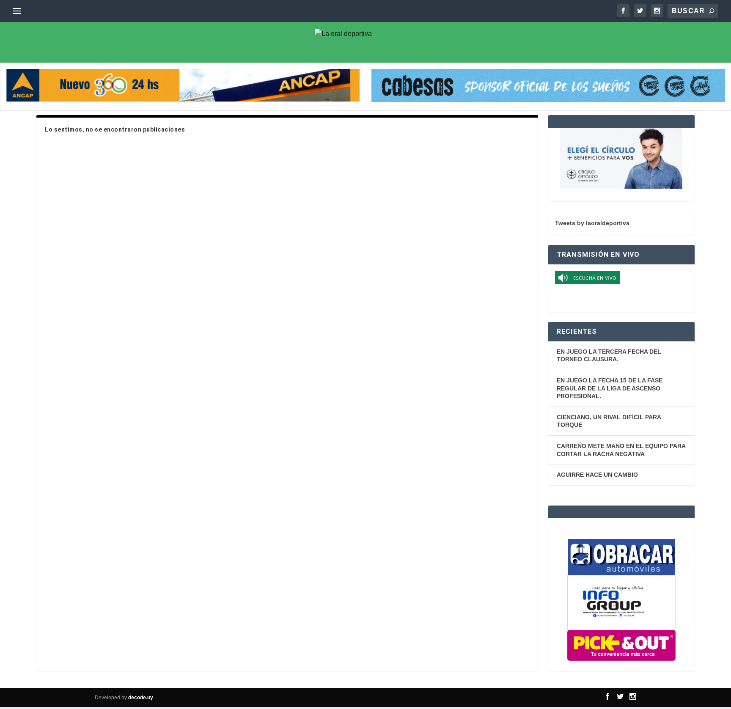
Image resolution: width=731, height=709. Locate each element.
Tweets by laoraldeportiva (592, 223)
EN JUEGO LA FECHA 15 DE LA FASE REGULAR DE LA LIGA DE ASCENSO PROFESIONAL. (609, 388)
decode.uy (140, 698)
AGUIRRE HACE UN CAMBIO (597, 474)
